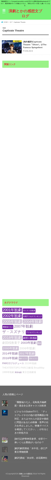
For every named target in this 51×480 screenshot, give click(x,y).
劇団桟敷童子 (11, 342)
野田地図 (18, 372)
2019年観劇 (31, 363)
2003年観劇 (29, 342)
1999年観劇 (8, 372)
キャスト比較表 (29, 311)
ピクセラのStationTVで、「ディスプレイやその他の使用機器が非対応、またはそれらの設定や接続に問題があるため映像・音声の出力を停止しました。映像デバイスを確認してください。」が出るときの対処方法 (31, 422)
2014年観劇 (10, 353)
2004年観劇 (32, 321)
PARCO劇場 (27, 368)
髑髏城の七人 (8, 327)
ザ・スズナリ (13, 331)
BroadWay (39, 368)
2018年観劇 (12, 337)
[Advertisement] (25, 180)
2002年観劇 (12, 316)
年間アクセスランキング (32, 316)
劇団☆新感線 (30, 338)
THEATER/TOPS (11, 368)
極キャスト (23, 359)
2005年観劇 (12, 321)
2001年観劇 (12, 310)
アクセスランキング (34, 332)
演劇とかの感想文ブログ (25, 13)
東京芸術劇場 (29, 372)
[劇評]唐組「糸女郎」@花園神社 (30, 458)
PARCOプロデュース (13, 363)
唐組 (39, 343)
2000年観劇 (10, 348)
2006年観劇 (27, 348)
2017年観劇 (27, 353)
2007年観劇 (23, 326)
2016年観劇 (10, 358)
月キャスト (33, 359)
